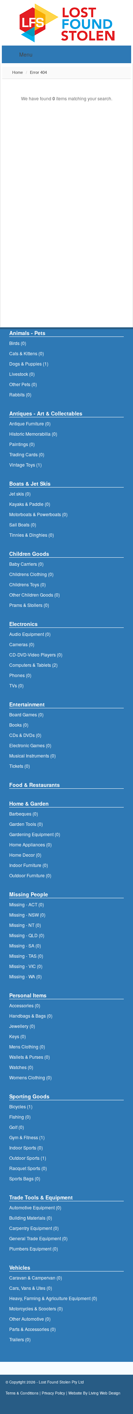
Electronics (23, 623)
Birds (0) (17, 343)
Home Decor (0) (25, 855)
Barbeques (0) (23, 813)
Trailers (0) (20, 1339)
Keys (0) (17, 1036)
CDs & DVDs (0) (25, 735)
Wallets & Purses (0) (29, 1057)
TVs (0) (16, 685)
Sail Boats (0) (22, 524)
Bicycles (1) (21, 1106)
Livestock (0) (22, 374)
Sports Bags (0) (24, 1178)
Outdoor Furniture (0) (30, 875)
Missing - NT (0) (25, 925)
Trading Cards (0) (26, 454)
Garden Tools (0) (26, 824)
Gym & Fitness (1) (27, 1137)
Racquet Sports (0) (28, 1168)
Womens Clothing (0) (30, 1077)
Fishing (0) (20, 1116)
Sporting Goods (29, 1096)
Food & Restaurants (34, 784)
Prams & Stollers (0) (29, 605)
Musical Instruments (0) (32, 755)
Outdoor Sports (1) (27, 1158)
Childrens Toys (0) (27, 584)
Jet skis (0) (20, 493)
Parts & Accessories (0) (32, 1329)
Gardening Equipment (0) (34, 834)
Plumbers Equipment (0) (33, 1248)
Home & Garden (29, 803)
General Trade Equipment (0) (38, 1238)
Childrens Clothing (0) (31, 574)
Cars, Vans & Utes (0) (30, 1288)
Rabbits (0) (20, 394)
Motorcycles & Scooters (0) (36, 1308)
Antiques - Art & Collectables (45, 413)
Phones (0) (20, 675)
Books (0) (18, 725)
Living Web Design (104, 1393)
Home (17, 72)
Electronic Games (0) (30, 745)
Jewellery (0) (22, 1026)
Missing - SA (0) (25, 945)
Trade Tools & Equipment (41, 1197)
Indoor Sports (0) (26, 1147)
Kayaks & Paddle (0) (29, 504)
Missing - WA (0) (25, 976)
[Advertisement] (57, 176)
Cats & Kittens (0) (26, 353)
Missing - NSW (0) (27, 914)
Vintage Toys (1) (25, 464)
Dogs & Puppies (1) (28, 363)
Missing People (28, 894)
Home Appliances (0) (30, 844)
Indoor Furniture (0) (28, 865)
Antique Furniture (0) (30, 423)
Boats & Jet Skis (30, 483)
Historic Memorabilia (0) (33, 434)
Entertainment (27, 704)
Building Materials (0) (30, 1218)
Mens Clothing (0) (27, 1046)
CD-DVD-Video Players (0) (35, 654)
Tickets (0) (19, 766)
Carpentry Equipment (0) (34, 1228)
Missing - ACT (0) (26, 904)
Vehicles (19, 1267)
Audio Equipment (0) (30, 634)
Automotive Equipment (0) (35, 1207)
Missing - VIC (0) (25, 966)
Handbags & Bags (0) (30, 1015)
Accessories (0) (24, 1005)
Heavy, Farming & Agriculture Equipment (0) (53, 1298)
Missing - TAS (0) (26, 956)
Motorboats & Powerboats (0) (38, 514)
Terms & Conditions (22, 1393)
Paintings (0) (22, 444)
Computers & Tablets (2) (33, 665)
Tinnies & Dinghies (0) (31, 535)
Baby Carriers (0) (26, 564)
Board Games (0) (26, 714)
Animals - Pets (27, 333)
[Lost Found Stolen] (66, 22)
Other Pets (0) (23, 384)
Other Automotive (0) (30, 1319)
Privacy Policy (53, 1393)
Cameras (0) (21, 644)
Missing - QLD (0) (26, 935)
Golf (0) (16, 1127)
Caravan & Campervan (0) (35, 1277)
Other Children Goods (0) (34, 594)
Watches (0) (21, 1067)
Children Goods (29, 553)
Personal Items (28, 995)
